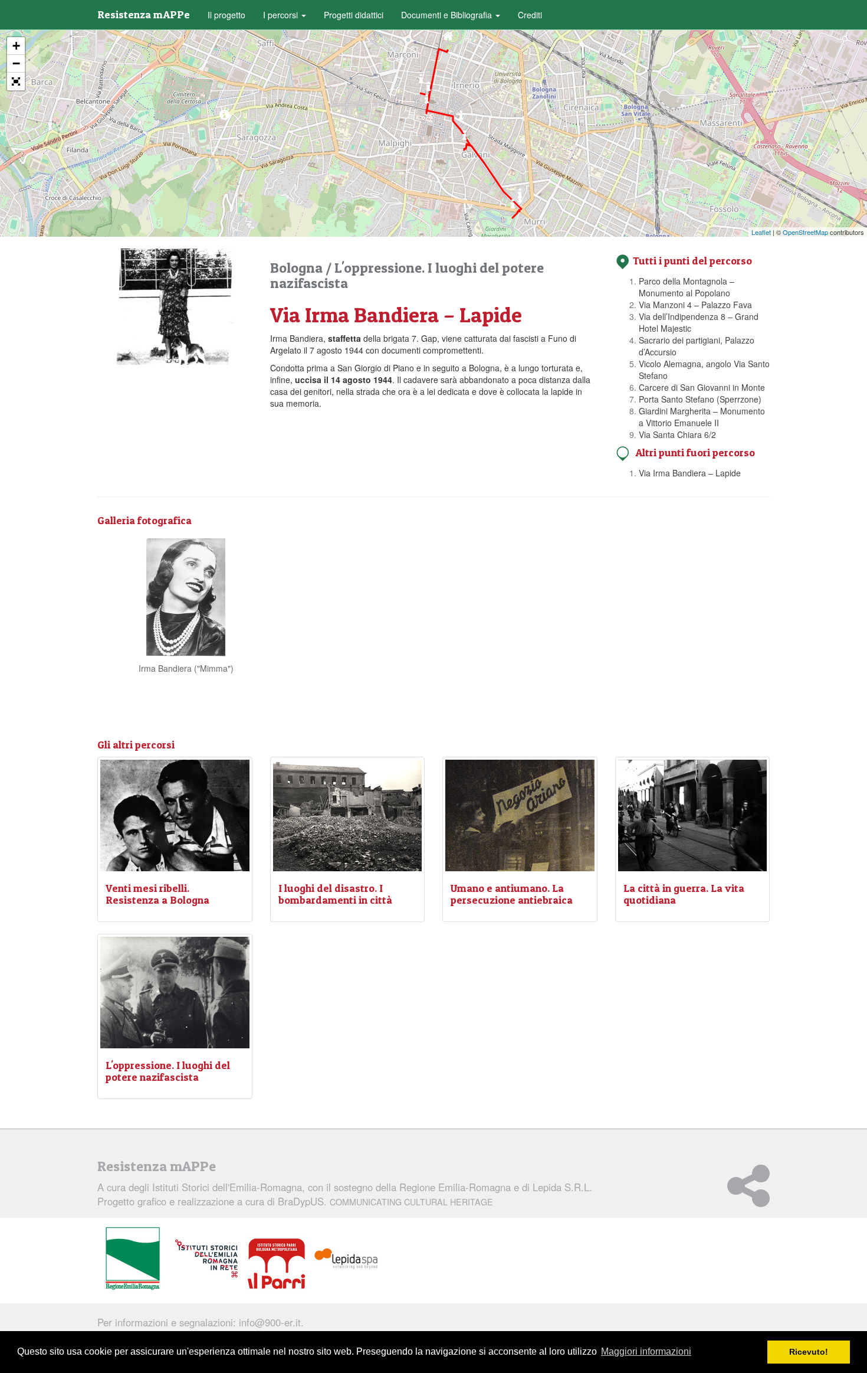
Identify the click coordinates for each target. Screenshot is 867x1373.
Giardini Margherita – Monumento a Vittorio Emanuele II (702, 417)
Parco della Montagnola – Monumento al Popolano (686, 287)
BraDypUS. (385, 1201)
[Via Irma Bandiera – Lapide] (224, 117)
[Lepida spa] (346, 1259)
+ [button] (16, 45)
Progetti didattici (353, 15)
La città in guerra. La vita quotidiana (683, 894)
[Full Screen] (16, 81)
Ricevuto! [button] (808, 1351)
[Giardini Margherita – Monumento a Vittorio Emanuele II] (513, 207)
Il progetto (226, 15)
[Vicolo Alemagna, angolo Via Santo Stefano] (461, 118)
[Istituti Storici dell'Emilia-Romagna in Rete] (206, 1259)
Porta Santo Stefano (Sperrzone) (700, 399)
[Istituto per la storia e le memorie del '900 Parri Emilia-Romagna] (276, 1264)
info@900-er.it (270, 1322)
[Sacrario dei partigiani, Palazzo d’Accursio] (426, 102)
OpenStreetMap (805, 232)
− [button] (16, 63)
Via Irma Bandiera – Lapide (690, 473)
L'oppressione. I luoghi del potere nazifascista (407, 275)
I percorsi (281, 15)
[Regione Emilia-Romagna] (132, 1259)
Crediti (530, 15)
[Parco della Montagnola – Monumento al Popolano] (448, 38)
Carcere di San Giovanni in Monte (702, 387)
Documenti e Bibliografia (447, 15)
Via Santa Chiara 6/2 (677, 434)
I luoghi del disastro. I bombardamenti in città (335, 894)
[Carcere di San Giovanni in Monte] (464, 138)
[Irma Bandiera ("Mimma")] (186, 595)
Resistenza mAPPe (143, 14)
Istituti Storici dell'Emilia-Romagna (227, 1187)
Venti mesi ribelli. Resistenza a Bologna (157, 894)
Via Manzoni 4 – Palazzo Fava (695, 304)
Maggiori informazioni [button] (646, 1351)
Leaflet (761, 232)
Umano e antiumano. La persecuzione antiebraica (512, 894)
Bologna (298, 267)
